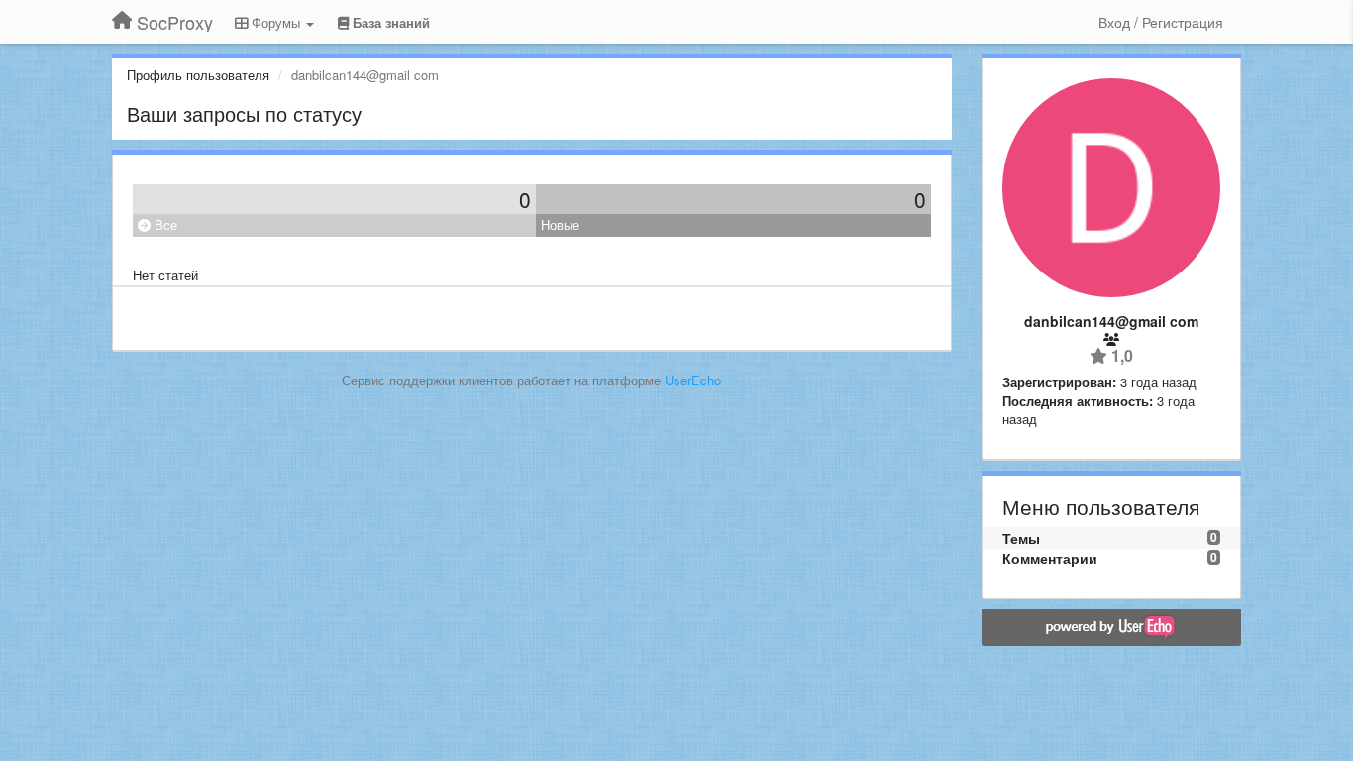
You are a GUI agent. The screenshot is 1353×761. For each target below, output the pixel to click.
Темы (1021, 538)
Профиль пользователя (198, 74)
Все (164, 224)
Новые (560, 224)
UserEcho (693, 380)
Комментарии (1049, 558)
